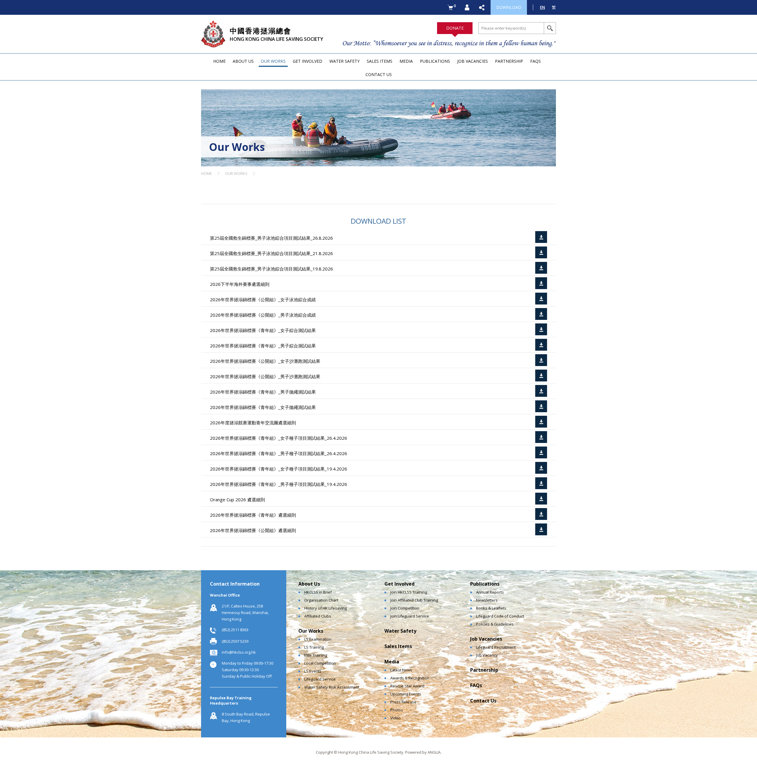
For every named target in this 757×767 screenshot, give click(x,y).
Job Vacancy (487, 655)
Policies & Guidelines (495, 624)
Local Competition (320, 663)
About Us (309, 584)
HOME (219, 61)
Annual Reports (490, 592)
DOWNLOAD (508, 7)
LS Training (314, 647)
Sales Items (398, 646)
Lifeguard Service (320, 679)
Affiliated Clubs (317, 616)
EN (542, 7)
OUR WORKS (273, 61)
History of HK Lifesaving (325, 608)
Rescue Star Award (407, 686)
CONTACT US (378, 74)
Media (391, 661)
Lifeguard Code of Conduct (500, 616)
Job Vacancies (486, 639)
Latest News (401, 670)
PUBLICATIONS (435, 61)
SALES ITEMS (379, 61)
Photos (396, 710)
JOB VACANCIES (472, 61)
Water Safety (400, 631)
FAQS (535, 61)
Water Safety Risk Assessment (331, 687)
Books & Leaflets (491, 608)
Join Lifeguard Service (409, 616)
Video (395, 718)
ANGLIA (434, 752)
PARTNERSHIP (509, 61)
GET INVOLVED (307, 61)
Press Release (403, 702)
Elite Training (315, 655)
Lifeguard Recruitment (496, 647)
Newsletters (487, 600)
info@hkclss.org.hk (239, 652)
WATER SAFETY (344, 61)
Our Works (310, 631)
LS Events (312, 671)
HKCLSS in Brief (318, 592)
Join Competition (404, 608)
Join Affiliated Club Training (414, 600)
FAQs (476, 685)
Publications (484, 584)
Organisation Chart (321, 600)
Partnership (484, 670)
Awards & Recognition (409, 678)
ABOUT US (243, 61)
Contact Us (483, 700)
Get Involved (399, 584)
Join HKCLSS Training (408, 592)
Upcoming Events (405, 694)
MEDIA (406, 61)
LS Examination (317, 639)
